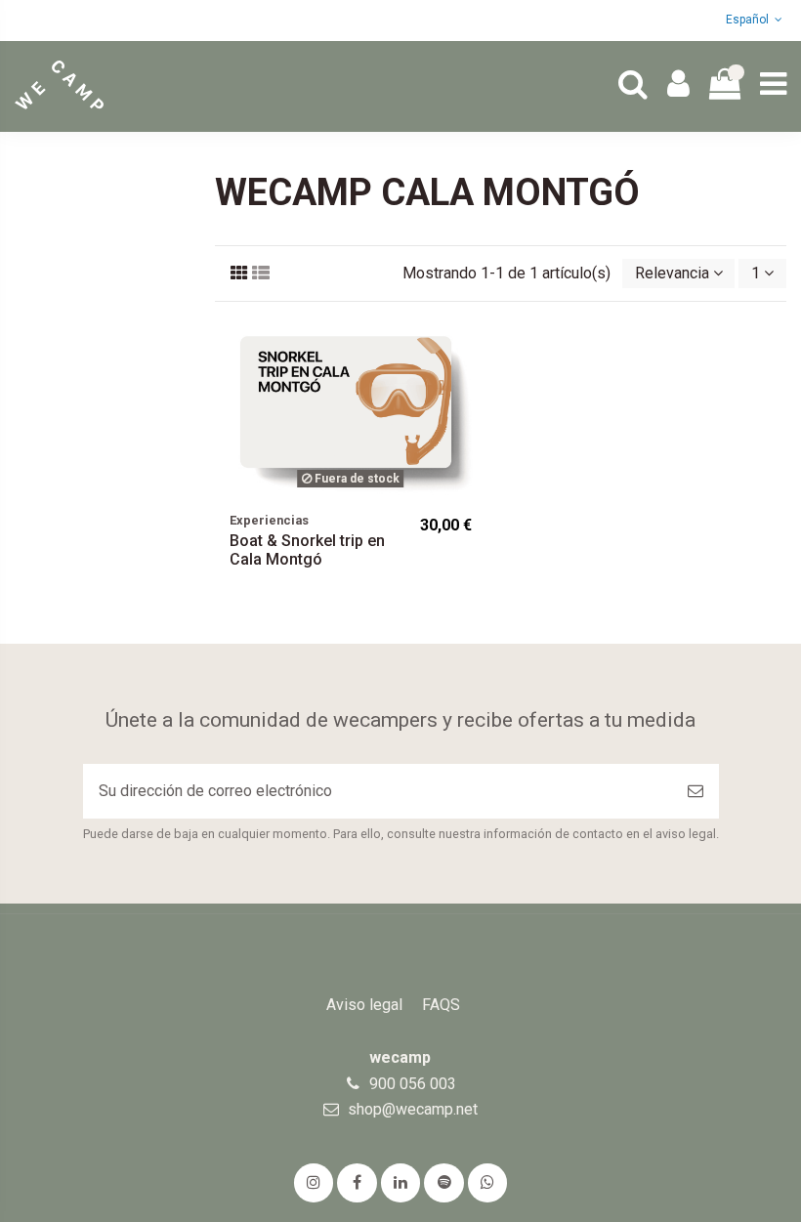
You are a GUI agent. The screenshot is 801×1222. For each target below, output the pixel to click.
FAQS (441, 1004)
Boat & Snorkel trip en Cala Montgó (307, 550)
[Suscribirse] (695, 791)
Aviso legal (364, 1004)
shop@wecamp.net (413, 1109)
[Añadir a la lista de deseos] (470, 348)
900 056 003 (412, 1084)
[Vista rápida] (470, 384)
